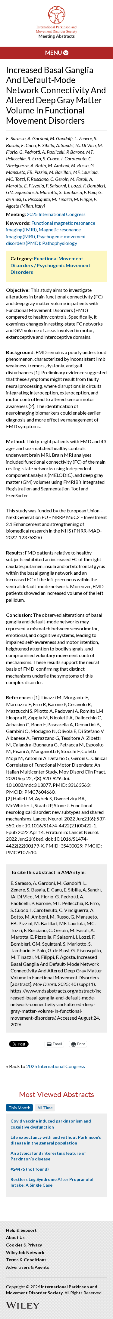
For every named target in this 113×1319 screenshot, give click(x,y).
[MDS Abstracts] (56, 37)
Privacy (34, 1244)
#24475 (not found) (30, 1169)
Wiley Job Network (25, 1252)
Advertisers (18, 1267)
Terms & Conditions (26, 1259)
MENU (54, 52)
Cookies (14, 1244)
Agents (42, 1267)
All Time (45, 1107)
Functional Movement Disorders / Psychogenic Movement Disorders (50, 265)
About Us (15, 1237)
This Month (19, 1107)
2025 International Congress (56, 214)
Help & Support (21, 1230)
